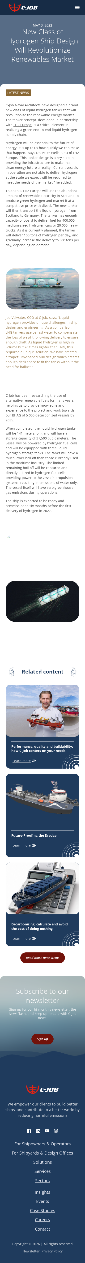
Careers (42, 1219)
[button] (77, 7)
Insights (42, 1192)
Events (42, 1201)
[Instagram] (56, 1131)
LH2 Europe (22, 125)
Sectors (42, 1180)
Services (42, 1171)
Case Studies (42, 1210)
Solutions (42, 1162)
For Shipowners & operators (42, 1144)
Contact (42, 1229)
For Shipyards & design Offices (42, 1153)
